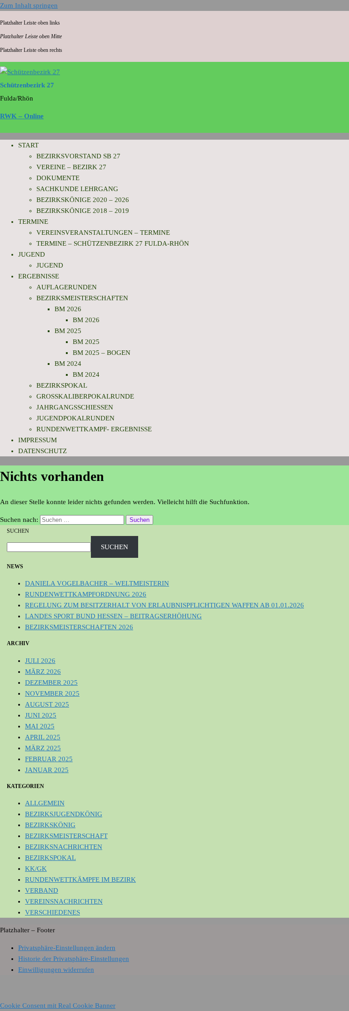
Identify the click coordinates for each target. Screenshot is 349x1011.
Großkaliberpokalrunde (85, 396)
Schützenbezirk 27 (27, 85)
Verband (41, 890)
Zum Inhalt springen (29, 5)
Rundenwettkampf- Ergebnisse (94, 429)
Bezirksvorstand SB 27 (78, 156)
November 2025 (52, 693)
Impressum (37, 440)
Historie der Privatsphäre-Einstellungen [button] (73, 958)
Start (28, 145)
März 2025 (43, 748)
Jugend (31, 254)
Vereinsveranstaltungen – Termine (103, 232)
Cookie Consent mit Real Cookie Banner (57, 1005)
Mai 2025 (40, 726)
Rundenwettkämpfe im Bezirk (80, 879)
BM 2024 (68, 363)
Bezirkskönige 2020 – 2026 (82, 199)
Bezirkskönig (50, 825)
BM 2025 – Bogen (101, 352)
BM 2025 (68, 330)
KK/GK (36, 868)
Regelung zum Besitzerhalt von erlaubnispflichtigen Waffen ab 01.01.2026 (164, 605)
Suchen (18, 531)
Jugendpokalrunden (75, 418)
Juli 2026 (40, 660)
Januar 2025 (47, 769)
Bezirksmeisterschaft (66, 835)
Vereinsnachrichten (64, 901)
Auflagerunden (66, 287)
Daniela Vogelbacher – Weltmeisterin (97, 583)
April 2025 (42, 737)
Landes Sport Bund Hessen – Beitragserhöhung (113, 616)
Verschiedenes (52, 912)
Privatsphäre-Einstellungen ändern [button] (66, 947)
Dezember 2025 (51, 682)
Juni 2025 (40, 715)
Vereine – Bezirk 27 (71, 167)
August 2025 (47, 704)
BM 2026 (68, 309)
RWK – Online (22, 116)
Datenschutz (42, 451)
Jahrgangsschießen (74, 407)
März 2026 (43, 671)
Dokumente (58, 178)
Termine (33, 221)
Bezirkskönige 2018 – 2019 (82, 210)
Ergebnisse (38, 276)
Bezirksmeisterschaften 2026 (79, 627)
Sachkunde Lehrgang (77, 188)
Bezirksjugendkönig (63, 814)
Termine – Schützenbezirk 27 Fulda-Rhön (112, 243)
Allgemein (45, 803)
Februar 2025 (49, 759)
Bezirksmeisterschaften (82, 298)
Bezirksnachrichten (63, 846)
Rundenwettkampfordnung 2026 (85, 594)
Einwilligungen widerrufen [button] (56, 969)
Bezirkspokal (61, 385)
